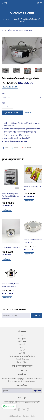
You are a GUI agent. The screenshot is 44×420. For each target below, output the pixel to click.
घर (2, 30)
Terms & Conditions (22, 359)
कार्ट (40, 3)
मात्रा (3, 103)
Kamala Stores (22, 12)
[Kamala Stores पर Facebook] (19, 410)
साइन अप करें (37, 391)
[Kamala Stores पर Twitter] (15, 410)
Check (37, 315)
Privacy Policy (22, 362)
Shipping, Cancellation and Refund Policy (22, 356)
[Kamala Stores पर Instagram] (28, 410)
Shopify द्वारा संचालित (29, 416)
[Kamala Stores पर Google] (23, 410)
